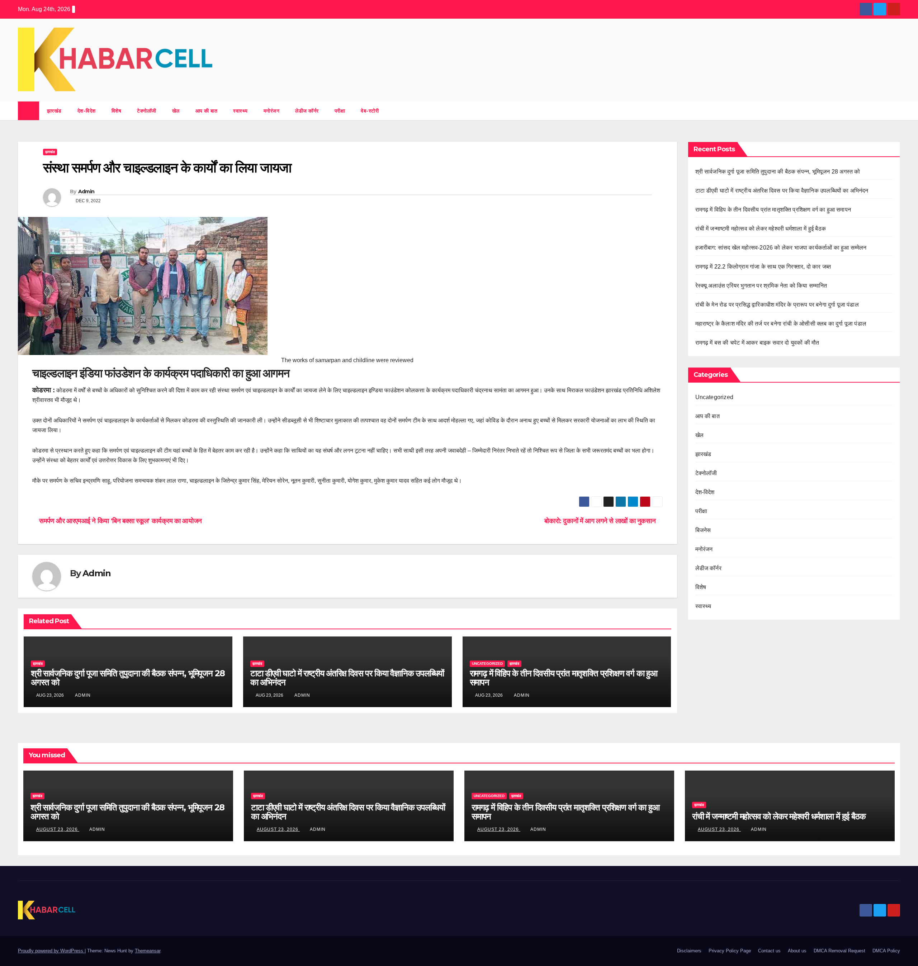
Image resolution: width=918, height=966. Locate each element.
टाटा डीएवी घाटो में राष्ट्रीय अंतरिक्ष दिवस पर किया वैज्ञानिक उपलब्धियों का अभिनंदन (347, 677)
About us (797, 950)
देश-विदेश (86, 111)
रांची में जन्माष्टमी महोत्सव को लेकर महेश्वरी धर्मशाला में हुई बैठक (761, 229)
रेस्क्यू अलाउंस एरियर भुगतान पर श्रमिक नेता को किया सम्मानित (762, 286)
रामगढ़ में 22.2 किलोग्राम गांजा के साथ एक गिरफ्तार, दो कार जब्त (763, 267)
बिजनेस (703, 530)
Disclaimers (689, 950)
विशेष (117, 111)
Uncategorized (487, 664)
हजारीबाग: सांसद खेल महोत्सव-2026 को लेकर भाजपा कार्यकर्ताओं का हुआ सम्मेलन (781, 248)
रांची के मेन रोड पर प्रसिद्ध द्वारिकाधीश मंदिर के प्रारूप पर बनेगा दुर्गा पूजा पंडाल (778, 305)
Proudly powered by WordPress (51, 950)
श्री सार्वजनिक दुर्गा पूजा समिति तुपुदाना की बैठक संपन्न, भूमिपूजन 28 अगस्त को (128, 677)
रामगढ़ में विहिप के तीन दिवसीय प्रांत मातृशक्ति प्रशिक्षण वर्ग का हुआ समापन (563, 677)
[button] (895, 111)
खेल (176, 111)
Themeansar (147, 950)
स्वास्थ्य (240, 111)
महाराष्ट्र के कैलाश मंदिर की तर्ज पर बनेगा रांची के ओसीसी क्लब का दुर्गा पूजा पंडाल (781, 324)
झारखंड (54, 111)
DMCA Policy (886, 950)
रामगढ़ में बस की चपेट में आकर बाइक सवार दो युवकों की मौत (757, 343)
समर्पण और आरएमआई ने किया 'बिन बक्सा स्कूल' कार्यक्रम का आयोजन (120, 521)
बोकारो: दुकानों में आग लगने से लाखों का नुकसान (600, 521)
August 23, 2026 (57, 829)
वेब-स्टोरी (370, 111)
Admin (86, 191)
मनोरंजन (272, 111)
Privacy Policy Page (730, 950)
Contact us (769, 950)
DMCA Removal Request (839, 950)
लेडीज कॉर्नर (307, 111)
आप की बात (206, 111)
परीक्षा (340, 111)
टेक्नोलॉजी (146, 111)
